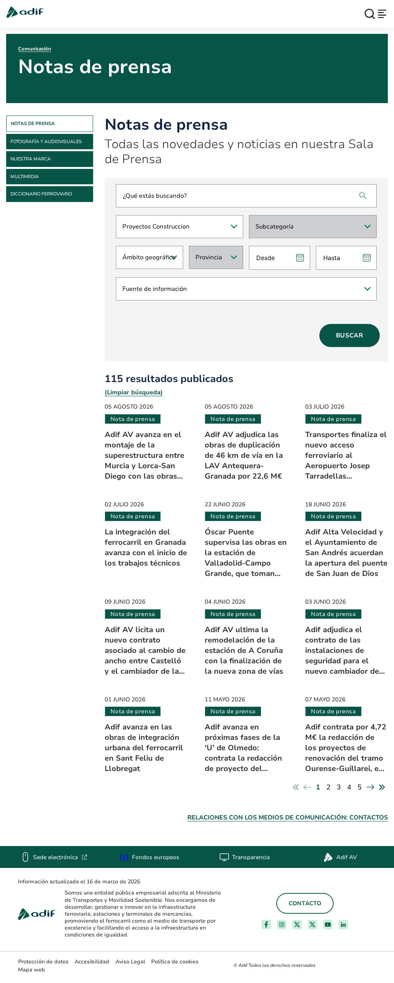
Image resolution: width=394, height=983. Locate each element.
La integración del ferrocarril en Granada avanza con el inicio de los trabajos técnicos (146, 547)
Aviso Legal (130, 961)
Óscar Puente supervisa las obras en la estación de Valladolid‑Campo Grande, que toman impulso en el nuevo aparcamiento (246, 553)
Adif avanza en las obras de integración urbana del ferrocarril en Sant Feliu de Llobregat (144, 748)
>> (382, 787)
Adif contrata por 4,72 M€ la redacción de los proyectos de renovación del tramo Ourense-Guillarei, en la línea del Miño (345, 748)
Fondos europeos (155, 857)
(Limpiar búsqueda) (134, 392)
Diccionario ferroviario (41, 194)
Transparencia (251, 857)
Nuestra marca (30, 159)
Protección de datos (43, 961)
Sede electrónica (60, 857)
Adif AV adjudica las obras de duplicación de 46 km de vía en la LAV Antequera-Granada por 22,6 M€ (244, 455)
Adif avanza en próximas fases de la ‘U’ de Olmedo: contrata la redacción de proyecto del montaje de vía (243, 748)
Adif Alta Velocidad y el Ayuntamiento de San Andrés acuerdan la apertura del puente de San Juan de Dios (346, 553)
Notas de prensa (33, 123)
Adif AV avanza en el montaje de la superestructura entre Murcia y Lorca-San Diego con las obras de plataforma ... (144, 455)
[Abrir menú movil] (382, 14)
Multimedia (24, 177)
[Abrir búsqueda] (370, 14)
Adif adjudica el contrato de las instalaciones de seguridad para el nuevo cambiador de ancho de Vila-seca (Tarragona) (342, 650)
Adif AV (346, 857)
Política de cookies (175, 961)
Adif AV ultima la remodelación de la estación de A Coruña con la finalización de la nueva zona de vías (244, 650)
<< (295, 787)
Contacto (305, 903)
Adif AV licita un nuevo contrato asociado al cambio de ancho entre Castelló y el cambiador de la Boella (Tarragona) (145, 650)
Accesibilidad (92, 961)
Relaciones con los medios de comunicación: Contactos (287, 817)
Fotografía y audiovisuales (46, 142)
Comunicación (34, 48)
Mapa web (31, 969)
